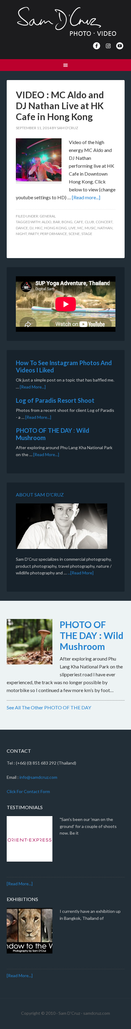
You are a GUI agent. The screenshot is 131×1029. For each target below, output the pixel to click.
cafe (78, 222)
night (21, 233)
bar (56, 222)
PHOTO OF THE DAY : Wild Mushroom (91, 635)
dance (22, 228)
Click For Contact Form (28, 791)
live (72, 228)
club (89, 222)
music (90, 228)
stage (86, 233)
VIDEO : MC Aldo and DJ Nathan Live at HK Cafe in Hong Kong (60, 105)
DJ (32, 228)
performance (53, 233)
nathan (104, 228)
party (33, 233)
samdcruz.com (96, 1013)
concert (104, 222)
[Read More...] (33, 386)
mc (80, 228)
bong (67, 222)
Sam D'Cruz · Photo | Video (66, 21)
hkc (39, 228)
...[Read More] (81, 572)
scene (74, 233)
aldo (46, 222)
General (48, 216)
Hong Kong (55, 228)
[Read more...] (86, 197)
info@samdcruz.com (38, 777)
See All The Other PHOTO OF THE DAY (49, 707)
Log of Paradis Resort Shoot (55, 400)
